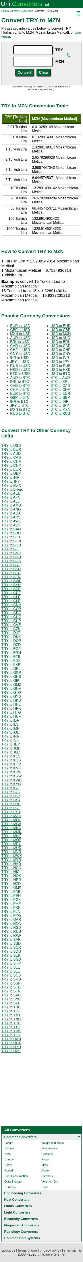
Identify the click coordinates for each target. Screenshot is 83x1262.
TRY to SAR (11, 939)
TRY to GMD (11, 684)
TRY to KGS (11, 760)
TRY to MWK (11, 856)
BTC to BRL (59, 381)
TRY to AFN (10, 497)
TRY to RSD (11, 927)
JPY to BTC (19, 405)
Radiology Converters (21, 1231)
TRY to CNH (11, 605)
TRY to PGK (11, 900)
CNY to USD (20, 354)
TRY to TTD (10, 1027)
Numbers (47, 1176)
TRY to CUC (11, 617)
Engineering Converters (22, 1193)
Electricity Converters (21, 1219)
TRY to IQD (10, 732)
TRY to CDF (11, 593)
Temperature (49, 1148)
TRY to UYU (11, 1047)
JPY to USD (19, 362)
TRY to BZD (11, 589)
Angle (45, 1170)
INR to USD (19, 358)
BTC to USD (20, 374)
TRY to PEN (11, 896)
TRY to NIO (10, 872)
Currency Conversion (21, 11)
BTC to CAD (60, 385)
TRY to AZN (10, 525)
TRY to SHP (11, 963)
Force (8, 1165)
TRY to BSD (11, 569)
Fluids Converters (18, 1206)
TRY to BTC (11, 573)
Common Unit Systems (22, 1238)
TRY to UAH (11, 1039)
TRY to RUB (11, 931)
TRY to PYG (11, 915)
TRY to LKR (10, 800)
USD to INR (59, 358)
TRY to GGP (11, 672)
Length (9, 1142)
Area (8, 1154)
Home (4, 11)
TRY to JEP (10, 744)
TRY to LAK (10, 792)
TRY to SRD (11, 979)
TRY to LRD (11, 804)
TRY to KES (11, 756)
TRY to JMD (11, 748)
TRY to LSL (10, 808)
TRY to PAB (10, 892)
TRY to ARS (11, 517)
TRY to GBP (11, 473)
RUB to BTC (20, 413)
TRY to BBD (11, 533)
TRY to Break (12, 489)
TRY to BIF (10, 549)
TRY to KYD (11, 784)
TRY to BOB (11, 561)
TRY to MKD (11, 828)
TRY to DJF (10, 633)
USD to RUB (60, 366)
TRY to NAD (11, 864)
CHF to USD (20, 350)
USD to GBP (60, 330)
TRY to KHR (11, 764)
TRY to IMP (10, 728)
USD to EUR (60, 326)
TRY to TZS (10, 1035)
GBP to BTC (20, 397)
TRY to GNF (11, 688)
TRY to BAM (11, 529)
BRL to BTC (19, 381)
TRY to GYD (11, 696)
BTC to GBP (60, 397)
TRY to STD (11, 987)
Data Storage (13, 1181)
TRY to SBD (11, 943)
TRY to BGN (11, 541)
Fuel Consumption (16, 1176)
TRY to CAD (11, 457)
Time (44, 1165)
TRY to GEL (10, 668)
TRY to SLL (10, 971)
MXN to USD (20, 334)
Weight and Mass (52, 1142)
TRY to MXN (11, 485)
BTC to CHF (60, 389)
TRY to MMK (11, 832)
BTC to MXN (60, 409)
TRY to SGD (11, 959)
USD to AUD (60, 338)
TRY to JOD (10, 752)
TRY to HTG (11, 712)
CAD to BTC (20, 385)
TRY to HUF (11, 716)
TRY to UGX (11, 1043)
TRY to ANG (11, 509)
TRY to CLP (10, 601)
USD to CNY (60, 354)
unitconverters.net (51, 1254)
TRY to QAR (11, 919)
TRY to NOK (11, 876)
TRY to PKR (11, 907)
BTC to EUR (60, 393)
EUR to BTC (20, 393)
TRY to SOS (11, 975)
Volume (9, 1148)
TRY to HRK (11, 708)
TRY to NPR (11, 880)
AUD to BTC (20, 378)
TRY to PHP (11, 904)
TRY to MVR (11, 852)
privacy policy (50, 1250)
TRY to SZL (10, 1003)
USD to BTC (60, 374)
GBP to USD (20, 330)
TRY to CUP (11, 621)
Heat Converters (16, 1199)
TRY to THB (11, 1007)
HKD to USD (20, 370)
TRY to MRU (11, 844)
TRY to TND (11, 1019)
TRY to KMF (11, 768)
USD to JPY (59, 362)
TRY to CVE (11, 625)
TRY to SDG (11, 951)
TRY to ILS (10, 724)
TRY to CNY (11, 465)
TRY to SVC (11, 995)
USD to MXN (60, 334)
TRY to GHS (11, 676)
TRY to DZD (11, 645)
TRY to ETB (10, 657)
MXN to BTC (20, 409)
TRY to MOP (11, 840)
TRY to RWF (11, 935)
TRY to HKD (11, 700)
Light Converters (17, 1212)
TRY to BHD (11, 545)
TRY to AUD (11, 453)
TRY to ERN (11, 653)
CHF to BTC (20, 389)
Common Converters (20, 1137)
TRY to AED (11, 493)
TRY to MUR (11, 848)
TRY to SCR (11, 947)
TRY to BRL (10, 565)
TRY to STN (11, 991)
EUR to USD (20, 326)
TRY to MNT (11, 836)
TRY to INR (10, 477)
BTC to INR (59, 401)
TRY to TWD (11, 1031)
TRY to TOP (11, 1023)
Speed (9, 1170)
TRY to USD (11, 445)
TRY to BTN (11, 577)
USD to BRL (60, 342)
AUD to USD (20, 338)
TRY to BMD (11, 553)
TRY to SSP (11, 983)
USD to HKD (60, 370)
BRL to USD (19, 342)
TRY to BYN (11, 585)
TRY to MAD (11, 816)
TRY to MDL (11, 820)
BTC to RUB (60, 413)
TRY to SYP (11, 999)
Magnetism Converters (21, 1225)
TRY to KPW (11, 772)
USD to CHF (60, 350)
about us (8, 1250)
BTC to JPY (59, 405)
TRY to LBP (10, 796)
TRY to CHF (11, 461)
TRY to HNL (11, 704)
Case (44, 1187)
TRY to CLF (10, 597)
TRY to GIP (10, 680)
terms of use (27, 1250)
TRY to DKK (11, 637)
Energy (9, 1159)
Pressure (47, 1154)
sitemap (70, 1250)
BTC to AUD (60, 378)
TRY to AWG (11, 521)
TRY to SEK (11, 955)
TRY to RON (11, 923)
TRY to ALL (10, 501)
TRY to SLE (10, 967)
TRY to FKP (10, 665)
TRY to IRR (10, 736)
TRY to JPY (10, 481)
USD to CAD (60, 346)
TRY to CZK (11, 629)
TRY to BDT (11, 537)
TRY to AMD (11, 505)
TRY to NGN (11, 868)
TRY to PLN (10, 911)
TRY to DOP (11, 641)
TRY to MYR (11, 860)
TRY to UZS (11, 1051)
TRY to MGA (11, 824)
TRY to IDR (10, 720)
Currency (10, 1187)
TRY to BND (11, 557)
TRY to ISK (10, 740)
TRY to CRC (11, 613)
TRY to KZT (10, 788)
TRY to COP (11, 609)
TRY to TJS (10, 1011)
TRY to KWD (11, 780)
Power (45, 1159)
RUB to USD (20, 366)
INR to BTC (19, 401)
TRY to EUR (11, 449)
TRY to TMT (11, 1015)
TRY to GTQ (11, 692)
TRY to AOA (11, 513)
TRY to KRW (11, 776)
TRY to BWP (11, 581)
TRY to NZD (11, 884)
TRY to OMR (11, 888)
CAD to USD (20, 346)
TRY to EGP (11, 649)
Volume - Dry (49, 1181)
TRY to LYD (10, 812)
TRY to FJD (10, 661)
